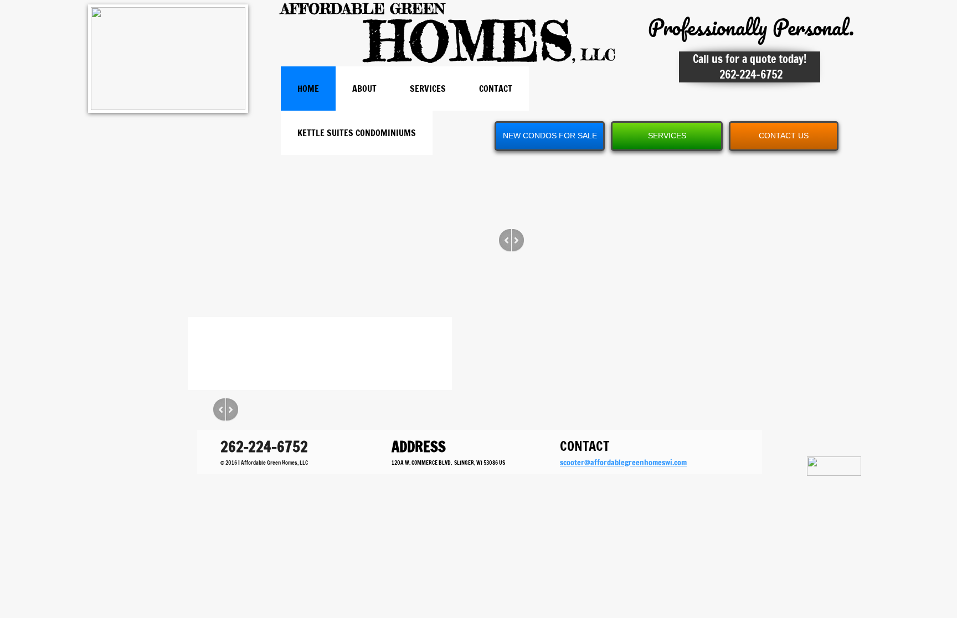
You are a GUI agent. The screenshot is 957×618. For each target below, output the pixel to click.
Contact (495, 88)
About (364, 88)
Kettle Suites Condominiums (356, 133)
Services (428, 88)
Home (308, 88)
